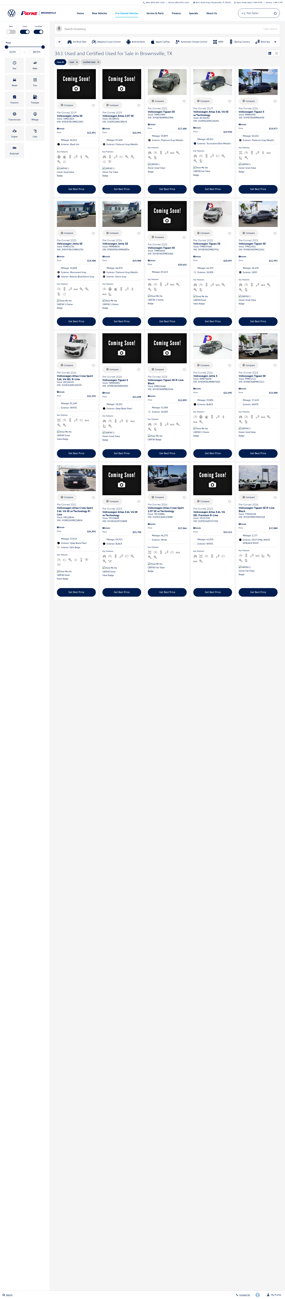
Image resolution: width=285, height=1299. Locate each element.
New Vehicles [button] (99, 14)
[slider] (6, 47)
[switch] (11, 29)
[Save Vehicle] (93, 106)
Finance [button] (176, 14)
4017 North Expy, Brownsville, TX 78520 (213, 2)
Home (80, 13)
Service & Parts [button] (155, 14)
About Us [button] (211, 14)
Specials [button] (193, 14)
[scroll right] (275, 41)
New (11, 26)
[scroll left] (59, 41)
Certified (38, 26)
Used (25, 26)
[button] (14, 65)
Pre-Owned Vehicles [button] (126, 14)
